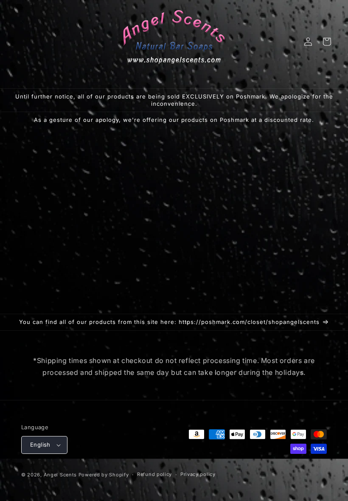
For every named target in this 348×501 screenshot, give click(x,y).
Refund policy (154, 474)
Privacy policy (198, 474)
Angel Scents (60, 475)
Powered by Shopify (104, 475)
